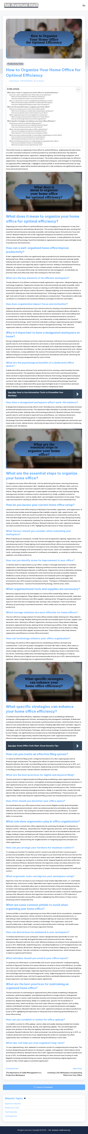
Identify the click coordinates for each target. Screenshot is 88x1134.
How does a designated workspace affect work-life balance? (30, 104)
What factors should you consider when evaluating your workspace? (32, 111)
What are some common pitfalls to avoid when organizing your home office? (35, 135)
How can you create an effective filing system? (25, 123)
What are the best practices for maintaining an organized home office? (34, 141)
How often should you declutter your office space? (27, 127)
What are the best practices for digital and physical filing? (29, 125)
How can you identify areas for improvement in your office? (29, 113)
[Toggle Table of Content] (77, 89)
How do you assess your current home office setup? (27, 109)
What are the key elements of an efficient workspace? (28, 96)
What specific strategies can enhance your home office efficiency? (31, 121)
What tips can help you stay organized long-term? (27, 145)
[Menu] (84, 5)
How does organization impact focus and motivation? (28, 98)
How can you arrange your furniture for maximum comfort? (29, 131)
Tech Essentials (11, 1112)
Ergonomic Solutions (13, 1104)
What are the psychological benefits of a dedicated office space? (32, 102)
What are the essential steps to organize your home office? (28, 107)
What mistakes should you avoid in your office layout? (27, 139)
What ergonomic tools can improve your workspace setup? (29, 133)
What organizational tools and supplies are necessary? (28, 115)
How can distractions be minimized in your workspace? (28, 137)
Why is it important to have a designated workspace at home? (31, 101)
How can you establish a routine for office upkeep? (27, 143)
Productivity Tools (15, 64)
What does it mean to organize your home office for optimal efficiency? (32, 92)
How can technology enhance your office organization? (28, 119)
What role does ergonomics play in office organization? (28, 129)
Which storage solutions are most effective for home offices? (30, 117)
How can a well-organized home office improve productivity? (30, 95)
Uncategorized (11, 1116)
